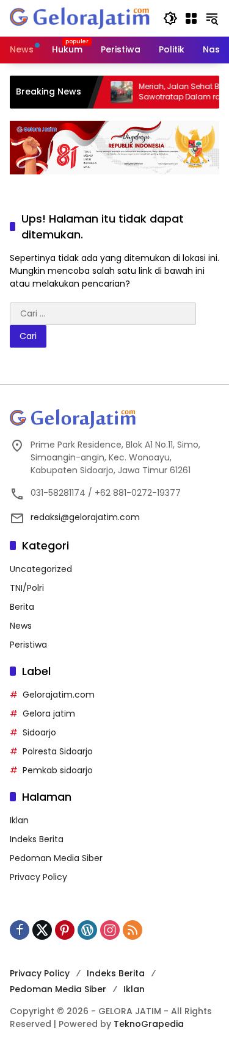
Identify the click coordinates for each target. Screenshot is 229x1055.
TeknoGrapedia (149, 1024)
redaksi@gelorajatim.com (85, 517)
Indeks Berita (37, 839)
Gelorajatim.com (59, 694)
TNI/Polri (27, 588)
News (21, 626)
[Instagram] (110, 930)
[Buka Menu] (191, 18)
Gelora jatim (49, 713)
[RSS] (132, 930)
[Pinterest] (65, 930)
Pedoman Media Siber (56, 858)
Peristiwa (28, 644)
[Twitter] (42, 930)
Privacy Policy (38, 877)
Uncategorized (41, 569)
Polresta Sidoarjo (58, 751)
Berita (22, 607)
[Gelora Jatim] (80, 18)
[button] (170, 18)
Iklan (19, 820)
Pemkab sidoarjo (58, 770)
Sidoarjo (39, 732)
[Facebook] (19, 930)
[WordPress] (87, 930)
